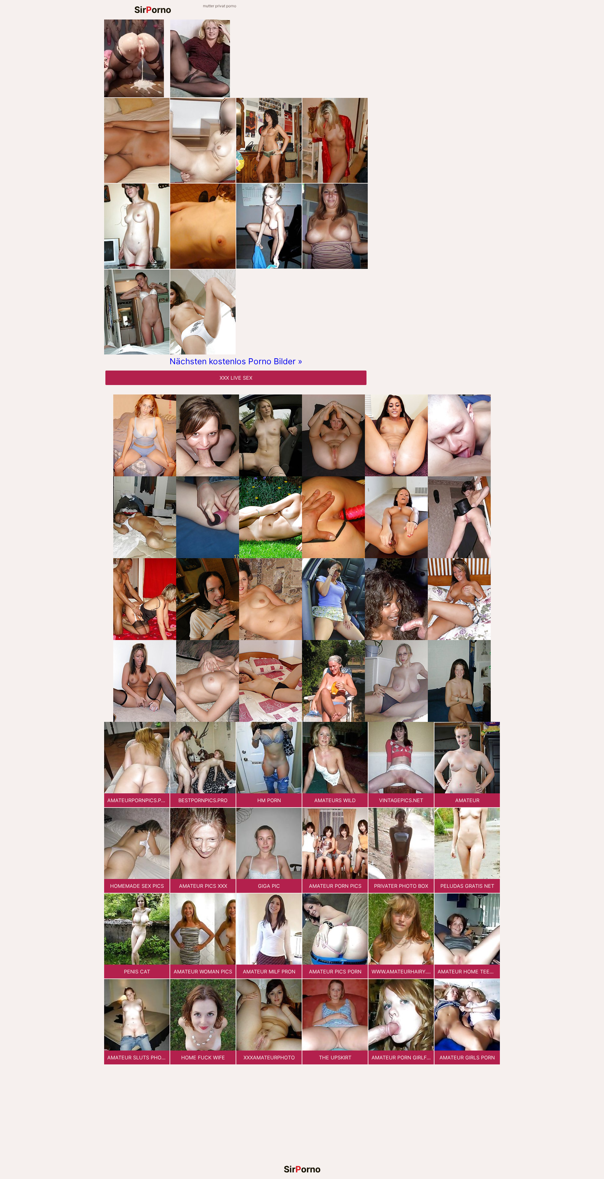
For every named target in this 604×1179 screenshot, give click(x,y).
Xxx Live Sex (236, 378)
